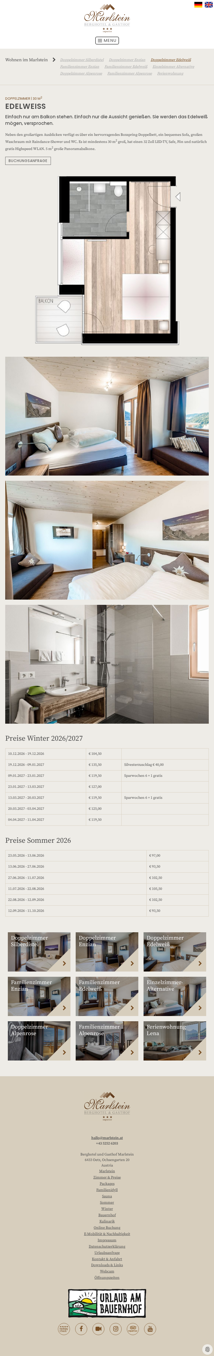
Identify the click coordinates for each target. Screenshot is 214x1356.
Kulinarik (107, 1221)
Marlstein (107, 1171)
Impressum (107, 1240)
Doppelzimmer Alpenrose (81, 73)
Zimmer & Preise (107, 1177)
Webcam (107, 1271)
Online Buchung (107, 1227)
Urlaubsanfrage (107, 1253)
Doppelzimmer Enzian (127, 60)
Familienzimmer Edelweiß (125, 66)
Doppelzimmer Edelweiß (171, 60)
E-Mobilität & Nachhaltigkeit (107, 1234)
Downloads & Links (107, 1265)
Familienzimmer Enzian (79, 66)
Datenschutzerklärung (107, 1246)
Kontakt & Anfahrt (107, 1259)
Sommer (107, 1202)
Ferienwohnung (170, 73)
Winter (107, 1209)
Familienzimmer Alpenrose (129, 73)
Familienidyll (107, 1190)
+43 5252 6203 (107, 1143)
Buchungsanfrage (28, 160)
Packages (107, 1183)
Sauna (107, 1196)
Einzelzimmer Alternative (173, 66)
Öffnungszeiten (107, 1277)
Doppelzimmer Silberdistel (82, 60)
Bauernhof (107, 1215)
